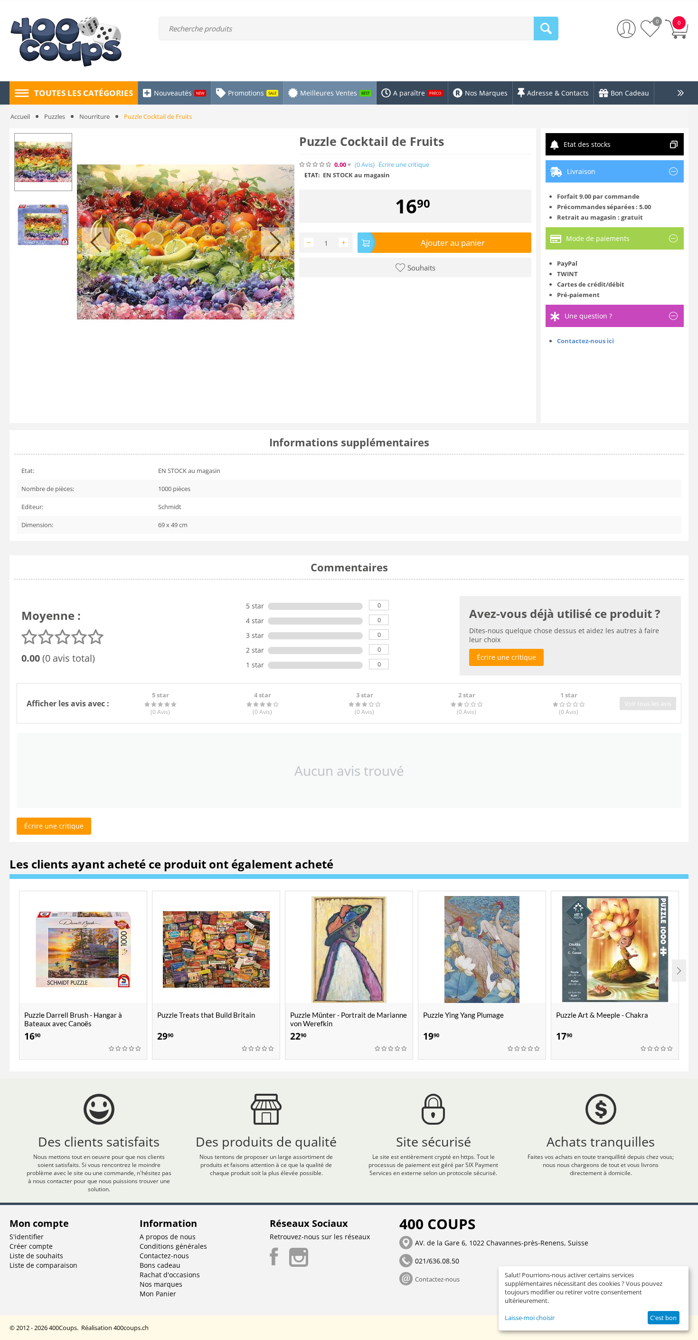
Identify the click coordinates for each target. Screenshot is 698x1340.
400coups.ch (131, 1327)
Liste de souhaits (36, 1255)
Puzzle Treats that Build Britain (206, 1015)
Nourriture (94, 116)
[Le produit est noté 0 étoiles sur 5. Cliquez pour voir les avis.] (315, 164)
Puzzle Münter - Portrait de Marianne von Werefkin (348, 1019)
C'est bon (663, 1317)
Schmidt (169, 506)
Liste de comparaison (43, 1265)
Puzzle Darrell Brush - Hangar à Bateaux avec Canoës (73, 1019)
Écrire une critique (403, 165)
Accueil (20, 116)
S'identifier (26, 1236)
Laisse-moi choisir (530, 1317)
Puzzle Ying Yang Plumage (463, 1015)
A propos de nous (168, 1236)
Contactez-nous (164, 1255)
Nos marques (161, 1284)
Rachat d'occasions (170, 1274)
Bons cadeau (160, 1265)
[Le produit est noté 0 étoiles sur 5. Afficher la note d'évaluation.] (125, 1048)
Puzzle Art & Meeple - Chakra (602, 1015)
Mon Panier (158, 1293)
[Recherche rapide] (546, 28)
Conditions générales (173, 1246)
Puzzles (54, 116)
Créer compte (31, 1246)
